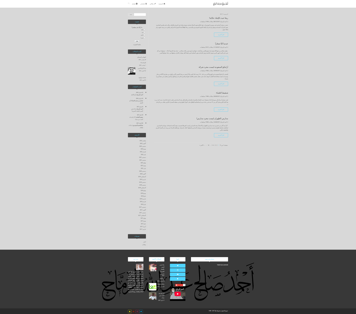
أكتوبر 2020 (143, 174)
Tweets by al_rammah (222, 265)
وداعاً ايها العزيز (142, 68)
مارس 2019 (143, 179)
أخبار (144, 242)
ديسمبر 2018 (142, 182)
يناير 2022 (143, 154)
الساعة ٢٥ (143, 62)
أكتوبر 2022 (143, 143)
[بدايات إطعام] (152, 287)
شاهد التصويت (137, 44)
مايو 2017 (143, 223)
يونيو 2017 (143, 221)
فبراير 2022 (143, 151)
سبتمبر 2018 (142, 185)
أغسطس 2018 (142, 187)
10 (208, 145)
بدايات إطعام (161, 284)
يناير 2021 (143, 168)
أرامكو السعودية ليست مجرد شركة (213, 67)
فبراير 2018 (143, 201)
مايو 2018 (143, 196)
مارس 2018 (143, 199)
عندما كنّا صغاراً (221, 44)
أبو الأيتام (133, 94)
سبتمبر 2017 (142, 212)
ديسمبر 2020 (142, 171)
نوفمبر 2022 (143, 140)
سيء (142, 38)
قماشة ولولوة (142, 77)
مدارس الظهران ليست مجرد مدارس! (212, 118)
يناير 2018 (143, 204)
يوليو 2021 (143, 163)
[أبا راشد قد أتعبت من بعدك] (152, 296)
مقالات (211, 21)
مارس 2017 (143, 229)
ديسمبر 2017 (142, 207)
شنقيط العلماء (222, 93)
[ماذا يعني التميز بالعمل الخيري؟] (152, 268)
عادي (142, 35)
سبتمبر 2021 (142, 160)
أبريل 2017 (143, 226)
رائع (142, 29)
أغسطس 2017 (142, 215)
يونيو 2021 (143, 165)
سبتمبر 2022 (142, 146)
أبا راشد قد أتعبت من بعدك (161, 296)
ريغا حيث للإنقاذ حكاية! (218, 18)
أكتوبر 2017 (143, 210)
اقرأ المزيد (221, 35)
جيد (143, 32)
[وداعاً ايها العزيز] (131, 71)
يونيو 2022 (143, 149)
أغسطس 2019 (142, 176)
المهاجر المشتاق (141, 57)
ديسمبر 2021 (142, 157)
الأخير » (201, 145)
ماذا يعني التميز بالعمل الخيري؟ (162, 268)
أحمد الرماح (224, 21)
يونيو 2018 (143, 193)
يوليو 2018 (143, 190)
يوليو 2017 (143, 218)
